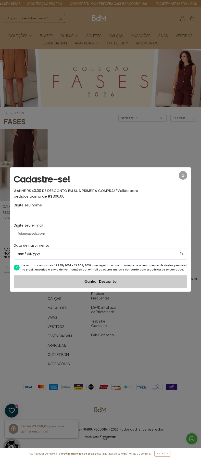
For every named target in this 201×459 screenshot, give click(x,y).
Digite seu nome (28, 205)
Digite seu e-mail (28, 225)
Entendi (162, 453)
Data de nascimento (31, 245)
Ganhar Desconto (100, 281)
